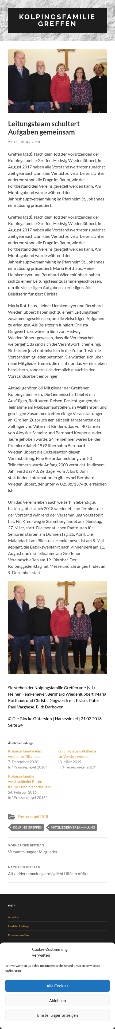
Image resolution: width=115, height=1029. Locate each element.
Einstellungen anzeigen (57, 1015)
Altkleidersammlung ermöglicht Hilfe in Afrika (48, 871)
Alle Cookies (57, 985)
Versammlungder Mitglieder (32, 849)
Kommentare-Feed (19, 935)
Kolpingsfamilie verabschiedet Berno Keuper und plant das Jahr (29, 781)
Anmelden (14, 916)
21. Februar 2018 (24, 142)
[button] (57, 81)
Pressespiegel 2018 (33, 816)
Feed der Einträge (18, 926)
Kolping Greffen (27, 827)
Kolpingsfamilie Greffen (57, 20)
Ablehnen (57, 1000)
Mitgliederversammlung (73, 827)
